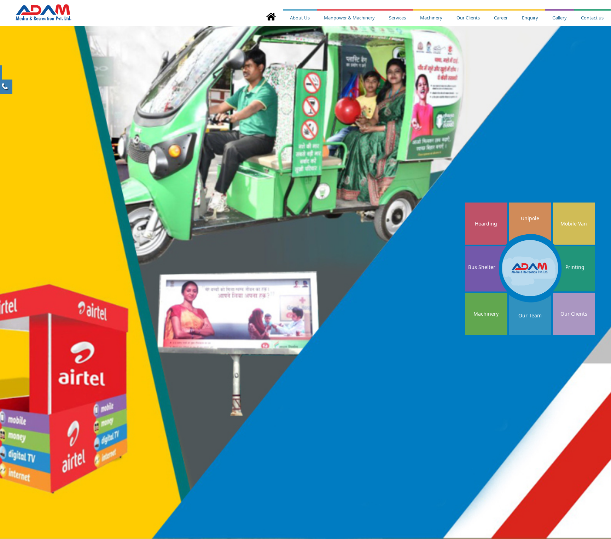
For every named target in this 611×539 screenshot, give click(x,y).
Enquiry (530, 17)
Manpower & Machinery (349, 17)
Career (501, 17)
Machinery (431, 17)
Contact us (592, 17)
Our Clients (468, 17)
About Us (300, 17)
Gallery (559, 17)
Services (397, 17)
